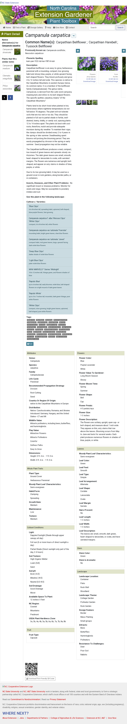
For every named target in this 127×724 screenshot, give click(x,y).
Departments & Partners (37, 718)
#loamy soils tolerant (49, 331)
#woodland (52, 336)
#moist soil (30, 329)
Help (49, 27)
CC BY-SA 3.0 (113, 79)
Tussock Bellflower (39, 46)
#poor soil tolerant (61, 336)
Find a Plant (20, 27)
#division (62, 322)
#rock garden (39, 329)
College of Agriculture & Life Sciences (67, 718)
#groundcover (31, 334)
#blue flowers (40, 320)
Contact (71, 27)
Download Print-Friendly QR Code (41, 679)
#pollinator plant (61, 331)
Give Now (59, 27)
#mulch (29, 331)
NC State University (10, 691)
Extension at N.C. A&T (96, 718)
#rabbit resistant (42, 322)
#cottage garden (31, 322)
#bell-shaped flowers (41, 336)
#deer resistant (66, 327)
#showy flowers (53, 322)
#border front (30, 320)
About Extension (9, 718)
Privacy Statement (58, 699)
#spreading (49, 320)
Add (30, 344)
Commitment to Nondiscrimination (25, 699)
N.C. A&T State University (34, 691)
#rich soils (30, 336)
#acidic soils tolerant (54, 327)
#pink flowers (37, 331)
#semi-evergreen (42, 327)
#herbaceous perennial (51, 329)
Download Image (89, 81)
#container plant (67, 334)
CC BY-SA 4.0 (90, 79)
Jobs (21, 718)
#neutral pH (62, 324)
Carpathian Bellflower (71, 42)
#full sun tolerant (42, 334)
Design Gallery (36, 27)
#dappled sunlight (52, 324)
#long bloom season (32, 339)
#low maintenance (64, 329)
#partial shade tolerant (54, 334)
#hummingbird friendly (60, 320)
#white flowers (31, 327)
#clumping (42, 324)
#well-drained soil (32, 324)
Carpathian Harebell (103, 42)
